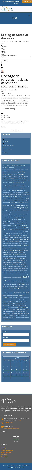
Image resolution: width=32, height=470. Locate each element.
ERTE (25, 264)
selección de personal (18, 270)
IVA (12, 223)
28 (20, 375)
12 (11, 369)
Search (5, 60)
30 (26, 375)
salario (18, 256)
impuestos (17, 254)
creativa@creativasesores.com (12, 1)
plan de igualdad (25, 281)
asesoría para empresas (13, 250)
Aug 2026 (16, 358)
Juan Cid (3, 91)
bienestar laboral (16, 223)
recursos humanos (6, 123)
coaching (22, 172)
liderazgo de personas (23, 121)
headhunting (5, 186)
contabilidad (25, 227)
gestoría (9, 186)
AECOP (7, 165)
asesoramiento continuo (16, 305)
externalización (21, 290)
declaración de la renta (17, 258)
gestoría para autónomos (18, 214)
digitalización (5, 202)
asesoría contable (16, 219)
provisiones (18, 277)
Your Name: (5, 332)
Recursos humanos (6, 93)
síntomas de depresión (24, 169)
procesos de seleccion (10, 299)
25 (8, 375)
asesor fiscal (20, 196)
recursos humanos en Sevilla (18, 123)
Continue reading (9, 109)
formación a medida (7, 272)
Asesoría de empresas (8, 145)
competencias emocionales (8, 254)
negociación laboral (15, 245)
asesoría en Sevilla (8, 301)
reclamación (16, 252)
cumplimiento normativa (22, 176)
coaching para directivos (17, 190)
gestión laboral (6, 172)
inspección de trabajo (11, 284)
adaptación (15, 281)
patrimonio (15, 210)
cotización (21, 252)
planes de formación (13, 307)
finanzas (4, 288)
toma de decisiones (25, 180)
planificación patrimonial (7, 303)
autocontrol (8, 262)
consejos (24, 305)
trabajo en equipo (10, 214)
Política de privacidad (7, 450)
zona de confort (15, 295)
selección (25, 190)
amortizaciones (9, 258)
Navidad (15, 311)
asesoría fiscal (18, 182)
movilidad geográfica (25, 250)
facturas (17, 266)
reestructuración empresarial (18, 260)
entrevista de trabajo (13, 194)
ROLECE (4, 227)
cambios (27, 210)
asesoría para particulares (20, 185)
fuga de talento (18, 272)
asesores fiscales (18, 178)
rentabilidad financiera (14, 313)
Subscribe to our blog (9, 344)
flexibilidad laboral (10, 309)
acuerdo (21, 192)
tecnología (26, 192)
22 (23, 372)
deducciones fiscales (17, 268)
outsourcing (16, 290)
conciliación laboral (22, 167)
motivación (11, 315)
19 (11, 372)
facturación (13, 272)
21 (19, 372)
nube (24, 252)
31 (3, 378)
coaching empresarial (14, 165)
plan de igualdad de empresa (22, 239)
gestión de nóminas (9, 317)
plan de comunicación (15, 262)
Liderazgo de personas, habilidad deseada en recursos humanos (15, 81)
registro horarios (18, 200)
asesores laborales (7, 182)
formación (26, 284)
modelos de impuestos (22, 237)
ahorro (10, 239)
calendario (24, 233)
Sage (13, 303)
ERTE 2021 (20, 281)
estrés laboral (20, 248)
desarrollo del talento (10, 227)
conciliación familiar (18, 227)
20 (16, 372)
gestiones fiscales (6, 295)
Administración (22, 216)
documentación (5, 256)
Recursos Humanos (22, 307)
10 (3, 369)
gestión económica (23, 301)
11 (7, 369)
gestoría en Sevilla (12, 243)
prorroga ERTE (9, 223)
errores (4, 189)
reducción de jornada (7, 219)
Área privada (4, 457)
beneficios (25, 235)
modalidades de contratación (20, 303)
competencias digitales (14, 297)
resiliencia (4, 241)
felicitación (10, 235)
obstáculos (11, 295)
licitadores (4, 165)
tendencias (23, 219)
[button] (16, 54)
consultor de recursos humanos (17, 202)
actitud (16, 315)
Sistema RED (24, 272)
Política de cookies (6, 452)
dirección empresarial (21, 210)
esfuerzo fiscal (16, 188)
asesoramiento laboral (10, 197)
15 (23, 369)
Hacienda (8, 225)
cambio (20, 266)
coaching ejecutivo (21, 208)
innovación (22, 264)
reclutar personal (10, 231)
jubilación (11, 216)
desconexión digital (6, 194)
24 (4, 375)
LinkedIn (4, 284)
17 (3, 372)
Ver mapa (19, 420)
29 (23, 375)
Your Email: (5, 337)
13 (16, 369)
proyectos (12, 290)
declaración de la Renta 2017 (18, 235)
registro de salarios (10, 188)
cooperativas (27, 194)
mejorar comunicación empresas (17, 274)
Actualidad (5, 141)
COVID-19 (11, 281)
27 (16, 375)
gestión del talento (14, 241)
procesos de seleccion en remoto (16, 233)
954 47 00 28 (27, 1)
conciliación (5, 235)
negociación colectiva (21, 194)
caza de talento (23, 254)
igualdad (14, 277)
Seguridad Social (9, 288)
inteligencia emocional (7, 245)
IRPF (14, 229)
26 (12, 375)
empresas (20, 284)
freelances (10, 190)
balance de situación (18, 286)
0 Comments (6, 117)
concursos (12, 208)
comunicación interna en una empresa (10, 176)
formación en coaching (15, 172)
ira (27, 233)
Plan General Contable (12, 256)
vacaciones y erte (24, 299)
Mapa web (4, 454)
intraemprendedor (18, 299)
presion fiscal (24, 243)
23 (26, 372)
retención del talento (9, 252)
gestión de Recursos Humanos (8, 192)
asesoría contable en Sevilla (10, 174)
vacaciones (12, 221)
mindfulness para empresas (18, 231)
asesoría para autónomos (11, 248)
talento (14, 239)
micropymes (9, 169)
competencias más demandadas (8, 286)
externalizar (5, 217)
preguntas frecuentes (13, 237)
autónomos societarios (15, 264)
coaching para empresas (20, 218)
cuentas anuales (8, 290)
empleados (21, 174)
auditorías (12, 225)
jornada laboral (18, 229)
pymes (4, 309)
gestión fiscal (6, 221)
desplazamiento (10, 292)
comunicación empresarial (22, 311)
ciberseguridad (20, 315)
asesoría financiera (8, 277)
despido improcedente (16, 169)
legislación (8, 241)
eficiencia (21, 317)
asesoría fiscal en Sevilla (20, 225)
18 (7, 372)
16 (26, 369)
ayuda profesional (6, 216)
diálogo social (24, 286)
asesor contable (6, 270)
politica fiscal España (6, 212)
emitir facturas (16, 317)
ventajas (11, 270)
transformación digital (24, 198)
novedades (26, 214)
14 (19, 369)
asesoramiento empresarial (21, 293)
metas (9, 202)
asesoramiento (16, 216)
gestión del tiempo (16, 192)
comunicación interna (10, 311)
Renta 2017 (16, 186)
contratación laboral (7, 274)
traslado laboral (22, 313)
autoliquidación (22, 241)
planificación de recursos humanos (14, 180)
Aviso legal (4, 448)
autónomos (16, 289)
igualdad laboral (6, 307)
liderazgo (3, 121)
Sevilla (4, 200)
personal (6, 185)
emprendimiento (6, 237)
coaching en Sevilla (8, 229)
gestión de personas (23, 297)
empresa (14, 266)
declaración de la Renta (7, 305)
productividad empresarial (15, 212)
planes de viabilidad (24, 200)
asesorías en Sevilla (10, 200)
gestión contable (10, 178)
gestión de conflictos (12, 185)
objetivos (25, 270)
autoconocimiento (24, 268)
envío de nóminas (18, 243)
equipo (12, 186)
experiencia (10, 210)
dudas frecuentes (10, 217)
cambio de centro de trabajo (8, 266)
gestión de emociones (19, 309)
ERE (3, 252)
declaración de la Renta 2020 (8, 260)
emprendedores (16, 301)
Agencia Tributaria (17, 221)
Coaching (5, 153)
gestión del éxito (10, 268)
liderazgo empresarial (11, 121)
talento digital (5, 210)
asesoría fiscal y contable (13, 198)
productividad (16, 167)
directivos (8, 208)
